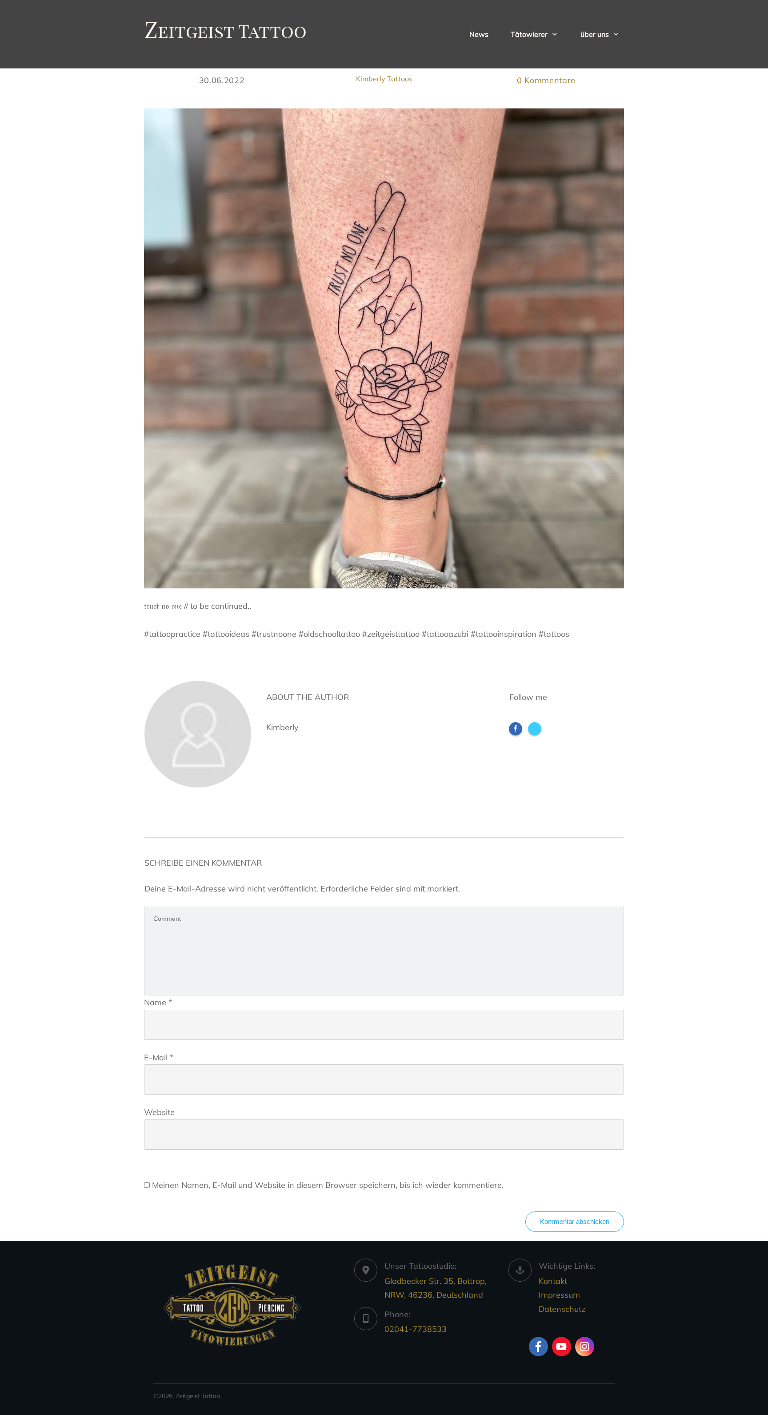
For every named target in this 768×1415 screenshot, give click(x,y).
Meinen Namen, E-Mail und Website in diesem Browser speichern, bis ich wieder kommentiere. (328, 1185)
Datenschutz (562, 1309)
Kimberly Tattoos (384, 78)
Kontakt (553, 1281)
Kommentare (546, 80)
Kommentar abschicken (574, 1221)
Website (159, 1112)
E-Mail (158, 1057)
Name (158, 1002)
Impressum (559, 1295)
